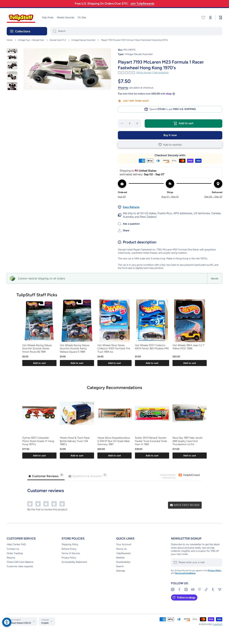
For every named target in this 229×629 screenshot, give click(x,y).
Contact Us (13, 548)
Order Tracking (15, 553)
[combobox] (136, 31)
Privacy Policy (69, 557)
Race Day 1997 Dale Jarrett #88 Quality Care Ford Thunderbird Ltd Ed (188, 441)
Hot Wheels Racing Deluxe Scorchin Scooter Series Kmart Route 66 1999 (37, 348)
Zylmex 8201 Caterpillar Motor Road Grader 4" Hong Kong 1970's (38, 441)
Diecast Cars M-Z (57, 40)
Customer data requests (20, 566)
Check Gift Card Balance (20, 561)
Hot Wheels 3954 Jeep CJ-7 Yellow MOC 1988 (188, 347)
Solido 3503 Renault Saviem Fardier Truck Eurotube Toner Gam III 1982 (151, 441)
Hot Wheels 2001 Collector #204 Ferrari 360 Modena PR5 (152, 347)
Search (120, 566)
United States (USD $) (20, 622)
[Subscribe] (218, 562)
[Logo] (21, 17)
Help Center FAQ (16, 544)
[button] (170, 144)
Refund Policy (69, 548)
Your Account (123, 544)
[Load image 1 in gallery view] (12, 50)
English (45, 622)
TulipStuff (217, 624)
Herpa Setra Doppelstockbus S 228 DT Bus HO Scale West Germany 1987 (113, 441)
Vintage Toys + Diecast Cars (31, 40)
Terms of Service (71, 553)
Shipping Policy (70, 544)
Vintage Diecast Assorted (83, 40)
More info (214, 278)
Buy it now (170, 135)
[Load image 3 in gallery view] (12, 66)
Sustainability (123, 561)
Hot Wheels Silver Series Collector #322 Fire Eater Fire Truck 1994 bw (113, 348)
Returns (11, 557)
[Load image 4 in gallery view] (12, 75)
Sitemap (120, 570)
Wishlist (120, 557)
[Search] (53, 31)
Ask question (161, 72)
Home (9, 40)
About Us (121, 548)
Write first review (186, 505)
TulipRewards (123, 553)
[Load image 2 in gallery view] (12, 57)
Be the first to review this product (47, 509)
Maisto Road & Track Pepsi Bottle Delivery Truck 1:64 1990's (75, 441)
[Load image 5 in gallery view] (12, 87)
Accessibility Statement (74, 561)
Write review (143, 72)
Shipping (123, 87)
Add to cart (39, 363)
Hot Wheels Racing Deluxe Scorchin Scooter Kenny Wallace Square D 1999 (74, 348)
